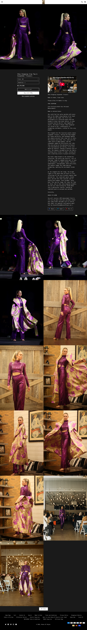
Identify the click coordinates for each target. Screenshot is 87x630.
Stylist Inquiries (35, 617)
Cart (15, 615)
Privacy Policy (64, 615)
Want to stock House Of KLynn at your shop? (55, 617)
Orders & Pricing (8, 617)
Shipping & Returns (76, 615)
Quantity (20, 82)
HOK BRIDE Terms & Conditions (32, 619)
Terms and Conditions (51, 615)
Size (19, 79)
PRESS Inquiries (47, 619)
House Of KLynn (45, 624)
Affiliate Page (59, 619)
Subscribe (72, 617)
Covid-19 (80, 617)
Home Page (8, 615)
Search (30, 615)
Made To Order (38, 615)
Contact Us (22, 615)
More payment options (28, 96)
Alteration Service (21, 617)
